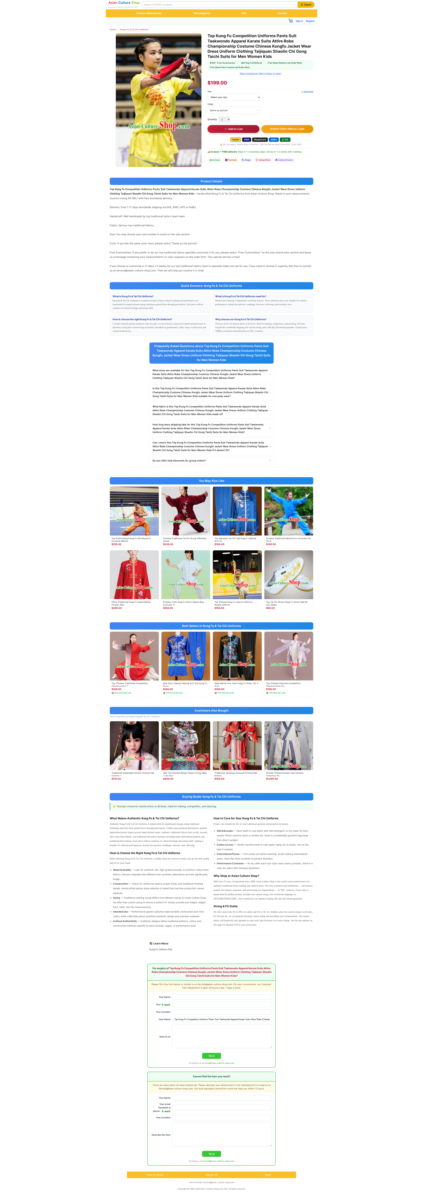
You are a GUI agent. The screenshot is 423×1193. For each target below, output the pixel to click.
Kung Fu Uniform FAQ (160, 949)
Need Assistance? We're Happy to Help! (260, 73)
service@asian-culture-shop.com (218, 1063)
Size (210, 91)
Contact (282, 13)
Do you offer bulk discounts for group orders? (211, 460)
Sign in (299, 21)
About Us (211, 1174)
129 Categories (201, 13)
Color (210, 104)
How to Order (155, 1174)
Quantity (212, 119)
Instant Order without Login (287, 128)
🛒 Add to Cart (233, 129)
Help (268, 1174)
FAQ (244, 13)
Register (310, 21)
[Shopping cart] (291, 21)
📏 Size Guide (307, 91)
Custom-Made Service (149, 13)
